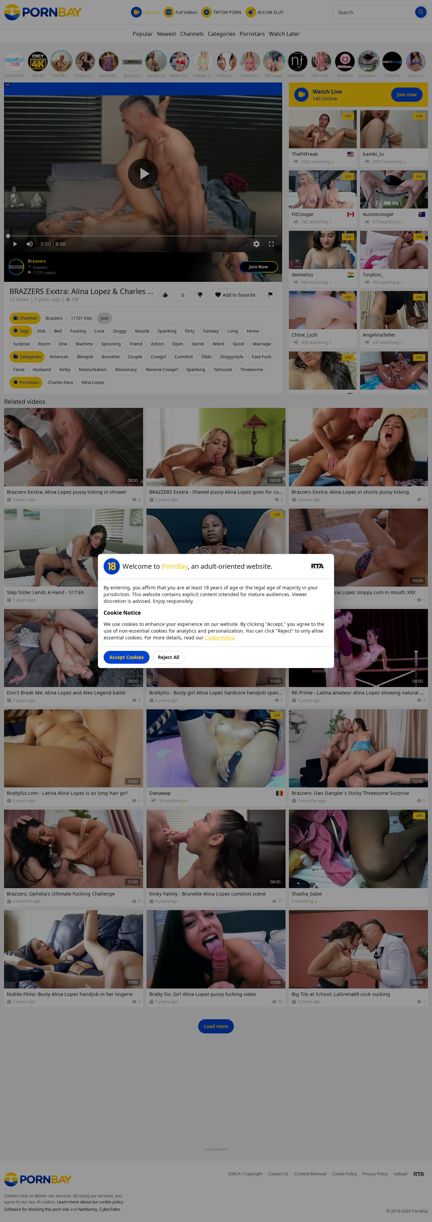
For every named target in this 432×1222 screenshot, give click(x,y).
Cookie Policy (219, 637)
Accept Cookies (126, 657)
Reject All (168, 657)
